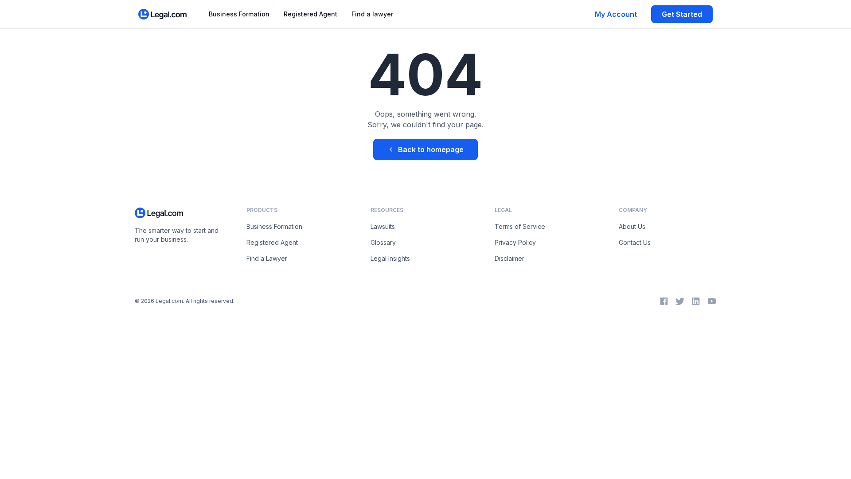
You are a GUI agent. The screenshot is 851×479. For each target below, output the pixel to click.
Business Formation (239, 14)
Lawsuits (383, 226)
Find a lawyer (372, 14)
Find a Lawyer (266, 258)
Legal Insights (390, 258)
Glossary (383, 242)
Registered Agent (310, 14)
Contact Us (635, 242)
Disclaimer (509, 258)
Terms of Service (520, 226)
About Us (632, 226)
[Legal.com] (162, 14)
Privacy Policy (515, 242)
